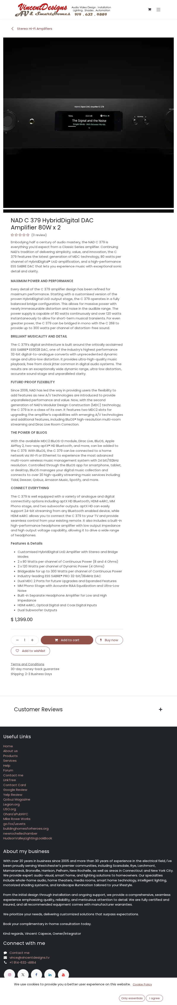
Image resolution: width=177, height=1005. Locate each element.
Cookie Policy (142, 984)
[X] (23, 974)
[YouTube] (63, 974)
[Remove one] (16, 640)
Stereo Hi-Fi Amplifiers (34, 28)
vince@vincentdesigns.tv (29, 957)
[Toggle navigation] (158, 9)
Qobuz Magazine (16, 799)
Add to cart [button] (69, 640)
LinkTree (9, 780)
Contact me (13, 775)
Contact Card (14, 785)
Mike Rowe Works (16, 819)
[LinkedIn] (49, 974)
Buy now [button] (111, 640)
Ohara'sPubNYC (15, 814)
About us (10, 751)
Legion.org (11, 804)
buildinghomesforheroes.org (26, 828)
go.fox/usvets (14, 823)
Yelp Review (12, 794)
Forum (8, 770)
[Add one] (33, 640)
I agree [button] (154, 998)
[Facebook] (36, 974)
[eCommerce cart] (149, 9)
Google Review (15, 789)
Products (10, 756)
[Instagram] (9, 974)
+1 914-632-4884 (22, 962)
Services (10, 760)
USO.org (9, 809)
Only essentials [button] (132, 998)
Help (6, 765)
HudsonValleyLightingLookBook (27, 838)
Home (8, 746)
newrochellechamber (20, 833)
